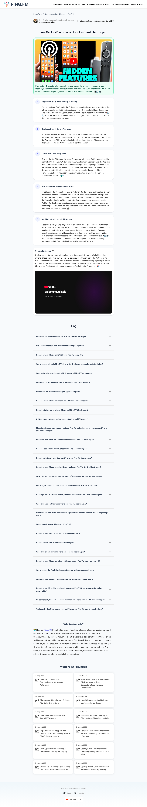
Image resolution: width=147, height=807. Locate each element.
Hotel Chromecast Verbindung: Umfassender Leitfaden (94, 701)
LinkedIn (80, 793)
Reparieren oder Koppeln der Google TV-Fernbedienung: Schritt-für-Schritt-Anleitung (55, 733)
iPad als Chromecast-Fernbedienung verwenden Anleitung (51, 682)
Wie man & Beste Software (98, 4)
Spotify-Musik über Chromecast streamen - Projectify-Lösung (95, 768)
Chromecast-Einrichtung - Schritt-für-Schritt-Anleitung (54, 701)
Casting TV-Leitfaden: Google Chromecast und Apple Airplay (53, 750)
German (72, 799)
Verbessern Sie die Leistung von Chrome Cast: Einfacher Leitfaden (95, 716)
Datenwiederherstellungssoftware (128, 4)
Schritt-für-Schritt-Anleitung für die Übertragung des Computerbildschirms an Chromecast (95, 683)
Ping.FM (48, 630)
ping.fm (19, 4)
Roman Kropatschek (47, 22)
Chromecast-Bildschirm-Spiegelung (69, 4)
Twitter (69, 793)
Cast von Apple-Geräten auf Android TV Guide (52, 716)
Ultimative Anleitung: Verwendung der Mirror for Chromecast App (55, 768)
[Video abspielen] (73, 61)
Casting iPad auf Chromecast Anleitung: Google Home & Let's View (95, 751)
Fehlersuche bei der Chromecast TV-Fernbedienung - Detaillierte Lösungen (95, 733)
